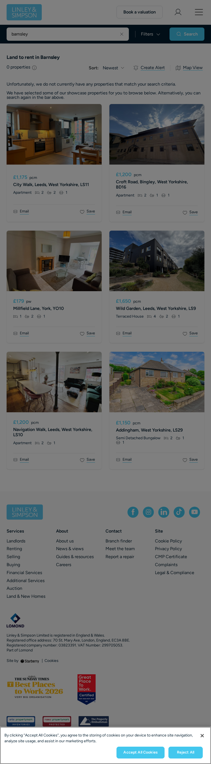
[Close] (202, 736)
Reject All (185, 752)
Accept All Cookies (140, 752)
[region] (105, 745)
